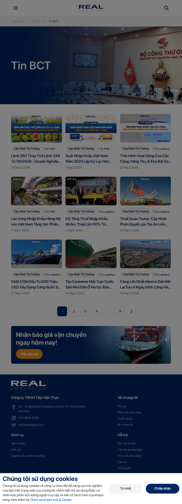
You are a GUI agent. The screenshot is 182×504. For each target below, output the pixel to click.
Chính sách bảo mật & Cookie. (51, 500)
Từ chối (125, 488)
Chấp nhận (162, 488)
